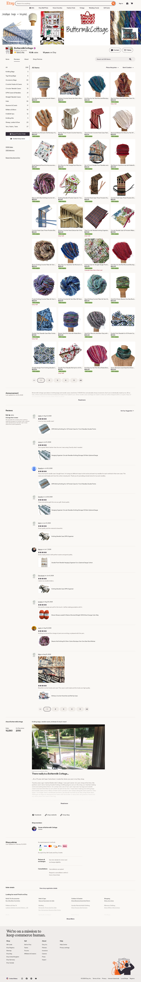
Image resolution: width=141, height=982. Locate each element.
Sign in (121, 3)
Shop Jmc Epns (109, 901)
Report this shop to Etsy (13, 158)
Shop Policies (37, 59)
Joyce (40, 442)
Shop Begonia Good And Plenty (80, 901)
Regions (132, 978)
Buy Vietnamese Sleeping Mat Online (50, 910)
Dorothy (40, 497)
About (26, 59)
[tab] (17, 67)
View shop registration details (48, 888)
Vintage (82, 8)
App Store (12, 969)
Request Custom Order (18, 134)
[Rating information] (15, 52)
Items (7, 59)
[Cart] (132, 3)
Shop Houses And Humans (79, 907)
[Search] (113, 3)
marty (40, 628)
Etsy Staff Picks (43, 8)
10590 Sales (9, 147)
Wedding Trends (94, 8)
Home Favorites (57, 8)
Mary (39, 654)
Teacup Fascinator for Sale (46, 901)
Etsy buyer (41, 575)
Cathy (40, 416)
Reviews (17, 59)
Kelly (39, 523)
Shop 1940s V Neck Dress (112, 907)
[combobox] (63, 3)
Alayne (40, 549)
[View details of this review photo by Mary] (51, 669)
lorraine (40, 602)
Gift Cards (107, 8)
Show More (70, 919)
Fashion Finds (71, 8)
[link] (34, 380)
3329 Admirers (10, 150)
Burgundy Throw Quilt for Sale (47, 907)
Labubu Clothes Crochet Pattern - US (17, 907)
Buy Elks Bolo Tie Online (13, 901)
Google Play (27, 969)
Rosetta (40, 468)
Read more (82, 400)
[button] (115, 50)
